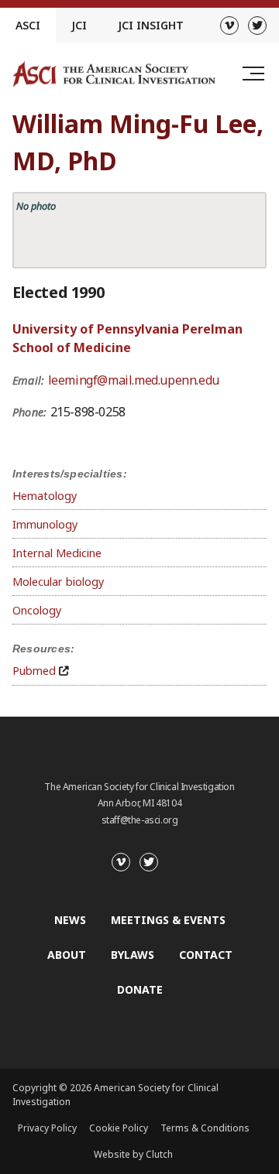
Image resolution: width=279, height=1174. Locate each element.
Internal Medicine (57, 553)
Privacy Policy (47, 1128)
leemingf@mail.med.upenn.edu (133, 379)
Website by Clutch (133, 1154)
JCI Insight (151, 25)
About (66, 954)
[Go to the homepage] (113, 74)
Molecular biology (58, 581)
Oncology (36, 610)
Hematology (44, 495)
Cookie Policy (118, 1128)
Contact (205, 954)
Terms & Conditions (205, 1128)
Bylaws (132, 954)
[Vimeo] (229, 25)
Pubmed (34, 670)
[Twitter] (257, 25)
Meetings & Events (168, 919)
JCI (79, 25)
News (70, 919)
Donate (140, 989)
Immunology (45, 524)
